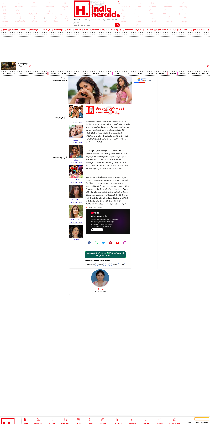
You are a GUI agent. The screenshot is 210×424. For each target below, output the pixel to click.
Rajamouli (154, 73)
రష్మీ (96, 151)
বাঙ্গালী (114, 20)
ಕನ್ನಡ (97, 20)
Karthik (189, 422)
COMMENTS (115, 264)
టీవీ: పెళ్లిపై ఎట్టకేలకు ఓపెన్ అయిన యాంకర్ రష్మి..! (110, 111)
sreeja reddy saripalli (35, 73)
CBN (111, 73)
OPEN (107, 264)
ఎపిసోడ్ (116, 204)
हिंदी (86, 20)
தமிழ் (103, 20)
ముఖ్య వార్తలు (59, 118)
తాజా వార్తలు (59, 78)
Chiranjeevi (56, 73)
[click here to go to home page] (97, 17)
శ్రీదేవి (108, 139)
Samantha (78, 73)
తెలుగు (76, 20)
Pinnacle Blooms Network (202, 422)
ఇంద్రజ (108, 198)
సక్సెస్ (123, 130)
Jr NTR (12, 73)
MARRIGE (100, 264)
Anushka (133, 73)
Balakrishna (46, 73)
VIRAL (122, 264)
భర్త (111, 195)
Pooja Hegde (176, 73)
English (81, 20)
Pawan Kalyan (89, 73)
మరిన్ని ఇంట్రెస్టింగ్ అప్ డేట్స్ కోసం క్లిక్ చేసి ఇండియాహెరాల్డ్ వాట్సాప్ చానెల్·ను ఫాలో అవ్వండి (105, 254)
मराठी (108, 20)
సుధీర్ (92, 151)
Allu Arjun (143, 73)
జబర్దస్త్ (128, 124)
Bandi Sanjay (187, 73)
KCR (68, 73)
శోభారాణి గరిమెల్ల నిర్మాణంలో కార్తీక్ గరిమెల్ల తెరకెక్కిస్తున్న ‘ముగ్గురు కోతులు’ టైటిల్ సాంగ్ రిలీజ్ (23, 65)
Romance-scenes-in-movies (201, 419)
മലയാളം (76, 22)
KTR (122, 73)
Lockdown (23, 73)
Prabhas (100, 73)
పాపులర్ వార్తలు (58, 157)
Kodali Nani (197, 73)
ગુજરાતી (91, 20)
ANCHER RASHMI (90, 264)
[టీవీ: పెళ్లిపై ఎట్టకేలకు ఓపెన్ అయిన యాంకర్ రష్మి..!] (100, 103)
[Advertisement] (105, 48)
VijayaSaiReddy (165, 73)
